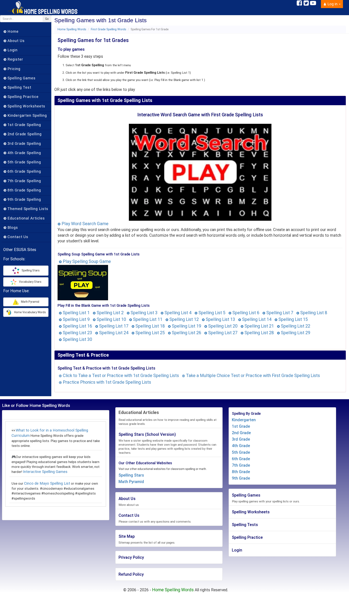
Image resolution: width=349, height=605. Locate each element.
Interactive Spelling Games (45, 472)
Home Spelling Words (71, 29)
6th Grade (241, 458)
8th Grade (241, 471)
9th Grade (241, 478)
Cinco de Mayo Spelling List (47, 483)
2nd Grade (241, 432)
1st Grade (241, 426)
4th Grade (241, 445)
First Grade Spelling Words (108, 29)
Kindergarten (244, 419)
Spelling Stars (131, 475)
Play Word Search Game (84, 223)
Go (47, 18)
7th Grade (241, 465)
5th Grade (241, 452)
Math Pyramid (131, 481)
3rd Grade (241, 439)
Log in (332, 4)
